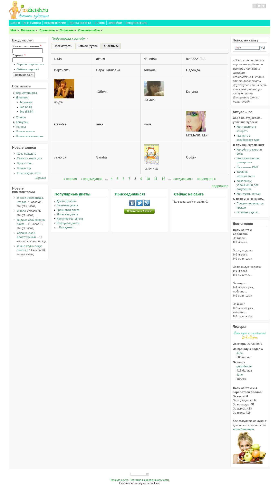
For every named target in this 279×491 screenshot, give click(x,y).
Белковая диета (67, 205)
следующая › (183, 179)
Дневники (22, 97)
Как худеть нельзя (249, 193)
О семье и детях (248, 212)
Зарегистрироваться (30, 64)
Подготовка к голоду (69, 38)
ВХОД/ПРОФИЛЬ (136, 23)
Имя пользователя (26, 46)
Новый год (24, 168)
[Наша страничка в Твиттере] (139, 205)
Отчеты (21, 117)
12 (163, 179)
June (240, 353)
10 (148, 179)
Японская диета (67, 214)
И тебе (21, 210)
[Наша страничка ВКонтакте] (132, 205)
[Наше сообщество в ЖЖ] (147, 205)
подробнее (220, 186)
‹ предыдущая (92, 179)
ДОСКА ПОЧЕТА (80, 23)
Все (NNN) (26, 111)
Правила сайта (119, 480)
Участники (112, 46)
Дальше (41, 177)
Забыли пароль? (28, 69)
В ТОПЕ (100, 23)
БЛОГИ (15, 23)
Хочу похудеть (26, 153)
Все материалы (26, 92)
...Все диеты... (66, 227)
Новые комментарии (30, 136)
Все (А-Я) (25, 106)
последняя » (206, 179)
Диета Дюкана (66, 201)
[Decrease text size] (254, 7)
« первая (70, 179)
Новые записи (25, 131)
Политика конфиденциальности (149, 480)
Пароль (18, 55)
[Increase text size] (263, 7)
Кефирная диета (68, 223)
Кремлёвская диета (70, 218)
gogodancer (244, 366)
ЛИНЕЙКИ (115, 23)
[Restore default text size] (259, 7)
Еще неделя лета (28, 173)
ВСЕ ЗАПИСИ (32, 23)
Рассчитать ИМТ (248, 167)
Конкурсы (22, 122)
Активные (25, 102)
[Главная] (29, 18)
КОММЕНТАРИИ (55, 23)
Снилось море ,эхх (29, 158)
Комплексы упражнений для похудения (248, 185)
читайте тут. (244, 429)
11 (155, 179)
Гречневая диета (68, 209)
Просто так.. (25, 163)
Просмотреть (63, 46)
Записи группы (88, 46)
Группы (21, 126)
